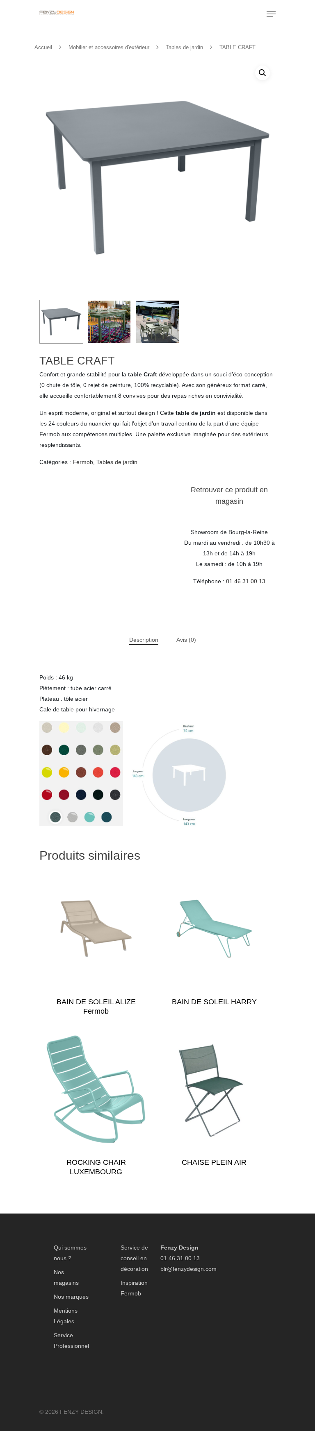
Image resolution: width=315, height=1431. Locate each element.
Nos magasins (66, 1277)
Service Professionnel (71, 1340)
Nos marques (71, 1296)
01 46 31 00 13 (245, 581)
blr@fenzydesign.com (188, 1269)
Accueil (43, 47)
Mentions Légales (66, 1316)
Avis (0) (186, 639)
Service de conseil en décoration (134, 1258)
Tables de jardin (184, 47)
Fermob (83, 462)
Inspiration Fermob (134, 1288)
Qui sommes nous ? (70, 1252)
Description (143, 639)
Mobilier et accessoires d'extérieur (108, 47)
